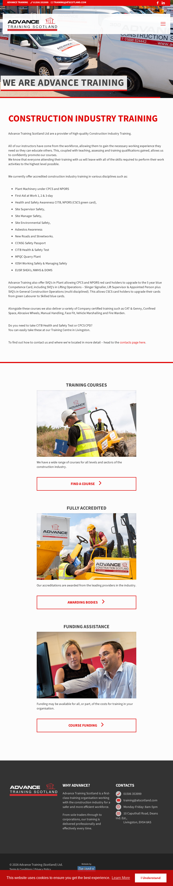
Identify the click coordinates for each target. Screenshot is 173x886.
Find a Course (83, 483)
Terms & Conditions (20, 869)
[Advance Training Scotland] (32, 24)
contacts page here (132, 342)
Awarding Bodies (83, 602)
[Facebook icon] (157, 3)
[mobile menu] (163, 24)
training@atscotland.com (70, 2)
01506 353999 (40, 2)
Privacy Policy (42, 869)
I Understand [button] (151, 878)
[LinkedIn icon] (163, 3)
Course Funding (83, 725)
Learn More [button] (121, 878)
